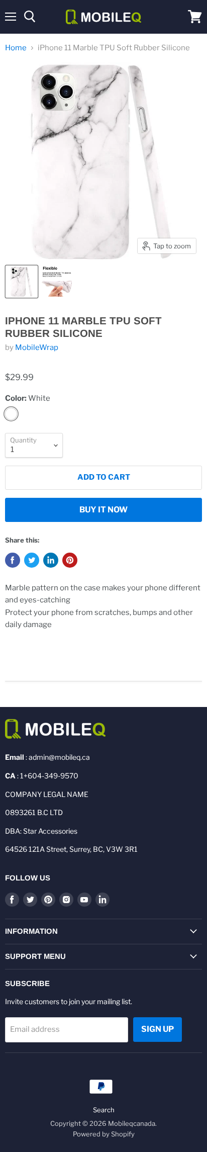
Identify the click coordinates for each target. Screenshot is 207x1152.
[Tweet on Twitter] (31, 560)
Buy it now (103, 509)
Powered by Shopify (104, 1134)
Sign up (157, 1029)
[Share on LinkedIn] (50, 560)
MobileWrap (36, 347)
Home (16, 48)
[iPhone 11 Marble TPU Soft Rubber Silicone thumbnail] (22, 281)
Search (104, 1110)
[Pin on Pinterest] (69, 560)
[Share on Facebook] (12, 560)
